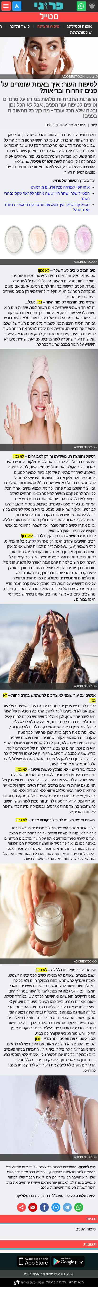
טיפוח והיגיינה (48, 26)
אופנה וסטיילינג (79, 26)
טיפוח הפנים (86, 1229)
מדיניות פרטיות (56, 1282)
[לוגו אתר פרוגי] (49, 6)
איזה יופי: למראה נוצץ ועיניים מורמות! (60, 187)
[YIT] (29, 1282)
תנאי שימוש (76, 1282)
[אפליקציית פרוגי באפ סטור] (33, 1261)
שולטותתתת (81, 32)
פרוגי (94, 125)
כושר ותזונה (20, 26)
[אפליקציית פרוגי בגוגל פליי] (67, 1261)
